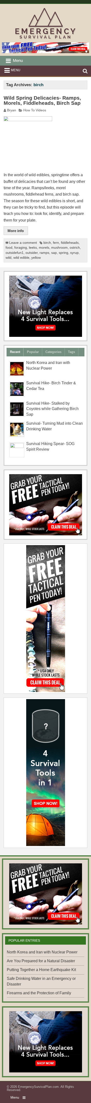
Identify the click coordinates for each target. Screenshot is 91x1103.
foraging (20, 247)
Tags (71, 352)
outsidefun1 (15, 253)
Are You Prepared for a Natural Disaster (41, 961)
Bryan (11, 110)
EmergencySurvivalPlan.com (38, 1087)
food (9, 247)
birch (47, 243)
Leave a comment (23, 243)
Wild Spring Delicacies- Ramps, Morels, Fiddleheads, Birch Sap (42, 100)
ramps (44, 253)
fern (56, 243)
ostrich (75, 247)
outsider (31, 253)
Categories (53, 352)
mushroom (59, 247)
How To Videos (34, 110)
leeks (33, 247)
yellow (36, 257)
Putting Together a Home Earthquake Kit (41, 970)
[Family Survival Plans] (45, 504)
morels (44, 247)
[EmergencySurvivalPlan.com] (45, 39)
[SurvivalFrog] (45, 306)
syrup (74, 253)
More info (16, 231)
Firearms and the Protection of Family (39, 993)
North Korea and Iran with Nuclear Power (42, 952)
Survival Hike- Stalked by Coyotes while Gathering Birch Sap (52, 409)
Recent (15, 352)
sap (54, 253)
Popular (33, 352)
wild (8, 257)
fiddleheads (70, 243)
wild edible (21, 257)
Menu (15, 70)
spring (63, 253)
